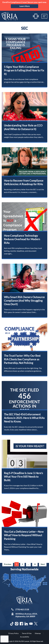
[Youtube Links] (31, 623)
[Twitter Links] (35, 623)
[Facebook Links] (21, 623)
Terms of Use (26, 633)
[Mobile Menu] (44, 16)
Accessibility (24, 637)
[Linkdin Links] (26, 623)
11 (35, 564)
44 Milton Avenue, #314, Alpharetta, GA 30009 (26, 615)
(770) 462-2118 (22, 609)
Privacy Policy (13, 633)
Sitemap (38, 633)
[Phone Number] (36, 16)
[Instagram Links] (16, 623)
